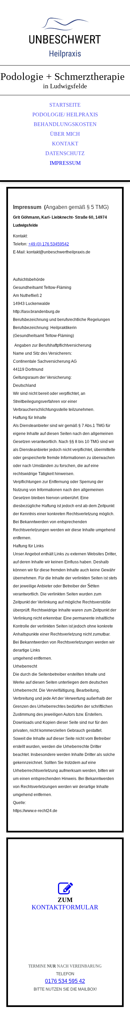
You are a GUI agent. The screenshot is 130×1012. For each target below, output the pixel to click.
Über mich (65, 134)
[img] (65, 40)
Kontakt (65, 143)
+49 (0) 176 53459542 (48, 244)
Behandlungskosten (65, 124)
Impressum (65, 163)
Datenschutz (65, 153)
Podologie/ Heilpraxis (65, 114)
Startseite (65, 105)
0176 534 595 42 (65, 981)
